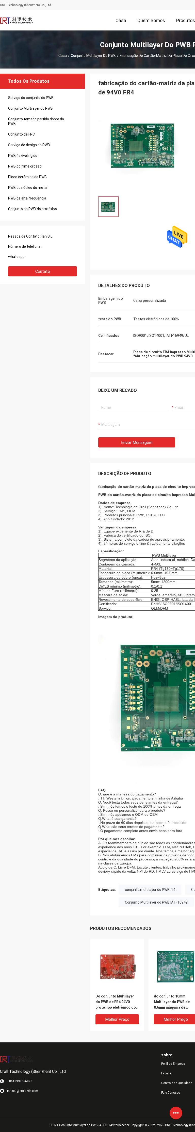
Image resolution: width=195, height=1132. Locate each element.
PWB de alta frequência (27, 198)
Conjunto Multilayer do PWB (93, 56)
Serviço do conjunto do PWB (31, 98)
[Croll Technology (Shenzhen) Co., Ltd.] (16, 20)
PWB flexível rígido (22, 156)
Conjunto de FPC (21, 134)
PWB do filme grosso (25, 166)
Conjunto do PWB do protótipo (32, 209)
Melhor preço (117, 1019)
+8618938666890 (41, 257)
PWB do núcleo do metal (27, 188)
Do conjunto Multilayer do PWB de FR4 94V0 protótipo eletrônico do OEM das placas (115, 1002)
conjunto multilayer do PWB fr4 (150, 890)
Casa (62, 56)
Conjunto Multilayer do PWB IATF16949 (156, 902)
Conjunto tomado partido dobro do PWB (36, 121)
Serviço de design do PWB (29, 145)
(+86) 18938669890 (59, 246)
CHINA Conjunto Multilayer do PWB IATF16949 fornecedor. (90, 1125)
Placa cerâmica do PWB (27, 177)
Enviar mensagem (136, 442)
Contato (42, 271)
